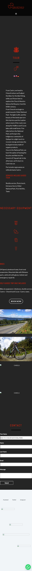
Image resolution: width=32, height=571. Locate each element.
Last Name (3, 452)
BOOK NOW (16, 301)
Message (3, 469)
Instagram (22, 500)
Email (1, 460)
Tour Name (3, 434)
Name (2, 443)
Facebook (5, 500)
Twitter (14, 500)
